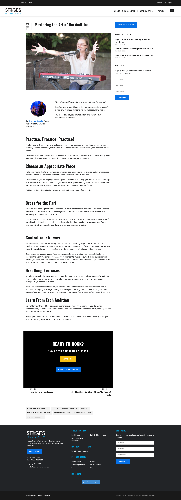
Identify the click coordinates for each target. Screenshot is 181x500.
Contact (160, 3)
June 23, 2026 (120, 51)
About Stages (76, 461)
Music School (128, 11)
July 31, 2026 (120, 44)
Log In (170, 3)
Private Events (95, 465)
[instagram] (14, 3)
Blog (91, 468)
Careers (74, 468)
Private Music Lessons (79, 451)
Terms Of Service (44, 496)
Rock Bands (75, 435)
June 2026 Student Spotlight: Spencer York (134, 55)
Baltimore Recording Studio (65, 409)
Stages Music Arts (35, 417)
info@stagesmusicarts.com (39, 467)
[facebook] (8, 3)
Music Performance (82, 413)
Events (161, 11)
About (117, 11)
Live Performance (62, 413)
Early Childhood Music (98, 435)
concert (85, 409)
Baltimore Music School (37, 409)
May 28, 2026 (120, 57)
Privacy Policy (31, 496)
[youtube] (11, 3)
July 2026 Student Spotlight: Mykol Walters (134, 49)
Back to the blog (126, 25)
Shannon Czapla (36, 121)
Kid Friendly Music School (38, 413)
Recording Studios (146, 11)
